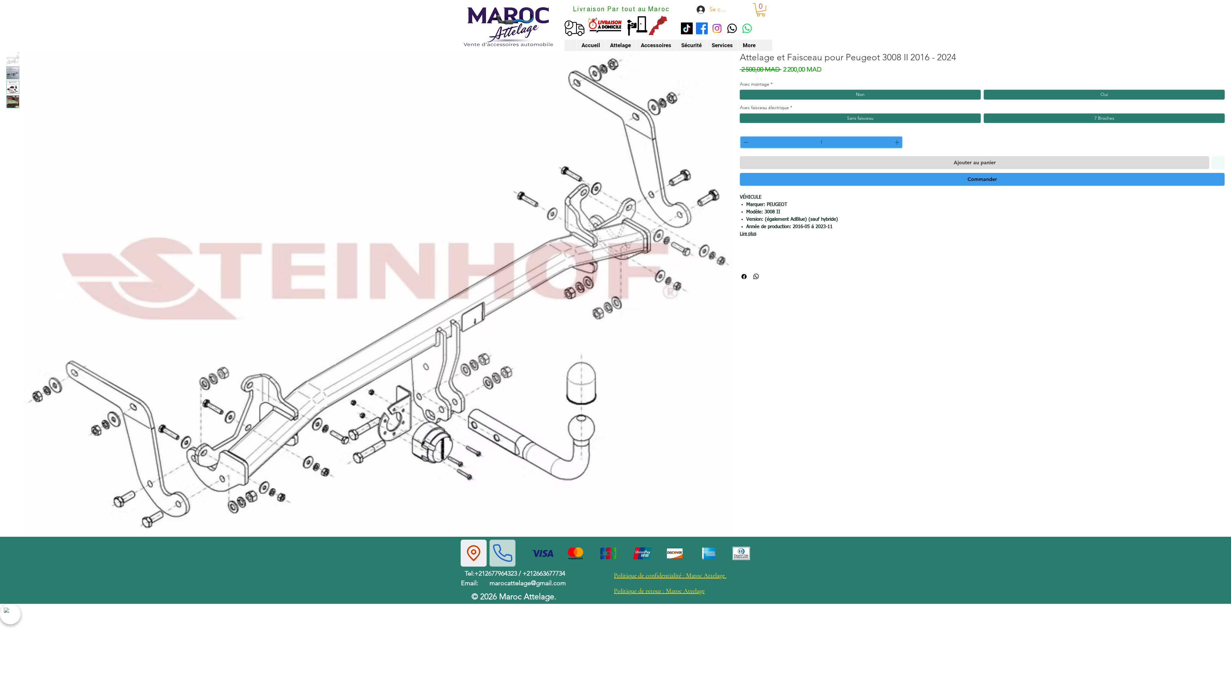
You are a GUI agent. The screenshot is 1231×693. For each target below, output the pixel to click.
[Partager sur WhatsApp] (756, 276)
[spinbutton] (821, 142)
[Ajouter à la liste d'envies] (1218, 162)
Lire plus (748, 234)
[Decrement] (745, 142)
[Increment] (897, 142)
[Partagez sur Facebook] (744, 276)
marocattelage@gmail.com (528, 583)
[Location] (474, 553)
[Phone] (502, 553)
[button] (761, 9)
